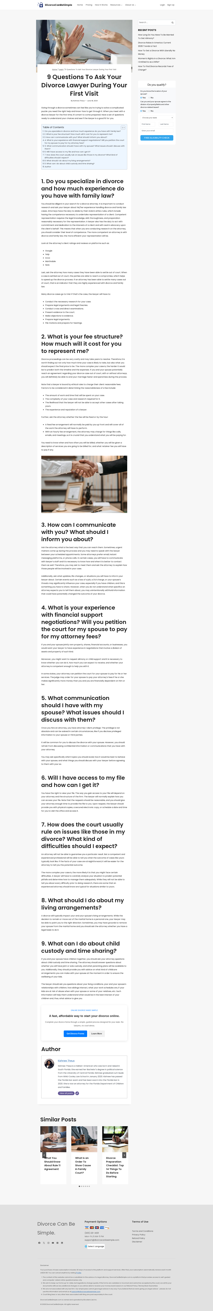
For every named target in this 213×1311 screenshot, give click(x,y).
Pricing (89, 4)
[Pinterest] (57, 1243)
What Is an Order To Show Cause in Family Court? (83, 1165)
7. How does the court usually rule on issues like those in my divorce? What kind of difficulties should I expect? (80, 156)
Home (80, 4)
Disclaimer (137, 1241)
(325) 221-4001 (92, 1233)
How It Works (101, 4)
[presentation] (53, 1139)
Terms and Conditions (142, 1231)
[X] (44, 1243)
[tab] (79, 1186)
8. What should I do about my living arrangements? (67, 160)
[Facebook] (39, 1243)
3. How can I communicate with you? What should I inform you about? (75, 137)
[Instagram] (48, 1243)
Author (48, 166)
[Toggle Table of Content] (122, 128)
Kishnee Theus (79, 101)
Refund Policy (138, 1238)
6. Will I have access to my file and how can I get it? (67, 152)
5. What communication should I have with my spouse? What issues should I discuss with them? (85, 147)
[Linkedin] (62, 1243)
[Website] (77, 1093)
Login (162, 4)
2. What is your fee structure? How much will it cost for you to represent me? (78, 134)
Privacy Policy (138, 1234)
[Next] (124, 1155)
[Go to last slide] (44, 1155)
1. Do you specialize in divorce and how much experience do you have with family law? (82, 131)
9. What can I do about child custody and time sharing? (69, 163)
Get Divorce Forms (75, 1034)
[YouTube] (53, 1243)
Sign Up (170, 4)
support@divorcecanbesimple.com (102, 1240)
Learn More (96, 1034)
